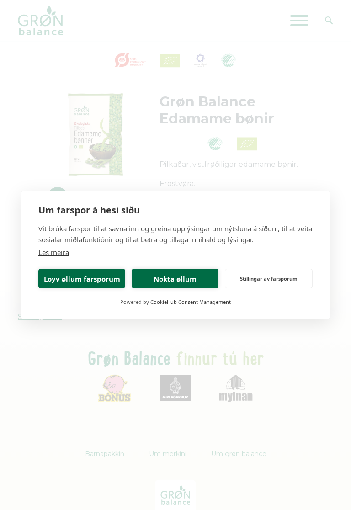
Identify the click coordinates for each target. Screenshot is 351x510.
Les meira (53, 252)
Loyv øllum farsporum (82, 278)
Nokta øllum (175, 278)
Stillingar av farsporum (269, 278)
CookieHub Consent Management (190, 301)
